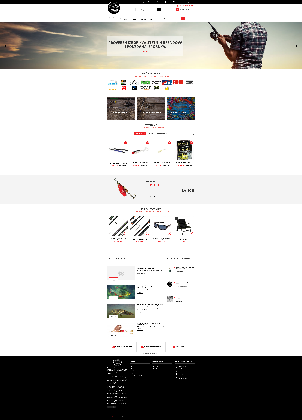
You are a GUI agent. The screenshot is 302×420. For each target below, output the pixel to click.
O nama (155, 371)
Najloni (165, 18)
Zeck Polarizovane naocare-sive (162, 239)
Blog (187, 18)
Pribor (174, 18)
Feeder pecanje (126, 18)
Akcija (183, 18)
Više (121, 108)
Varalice (159, 18)
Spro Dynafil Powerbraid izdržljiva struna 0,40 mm (184, 163)
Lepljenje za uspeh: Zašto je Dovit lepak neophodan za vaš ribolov (149, 267)
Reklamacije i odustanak (158, 375)
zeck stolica (184, 239)
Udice (169, 18)
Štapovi (115, 18)
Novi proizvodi (134, 368)
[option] (151, 45)
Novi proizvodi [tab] (140, 133)
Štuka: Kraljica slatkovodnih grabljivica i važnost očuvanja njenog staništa (150, 305)
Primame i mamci (151, 18)
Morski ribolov (143, 18)
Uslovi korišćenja (181, 347)
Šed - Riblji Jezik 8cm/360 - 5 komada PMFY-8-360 (162, 163)
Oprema (178, 18)
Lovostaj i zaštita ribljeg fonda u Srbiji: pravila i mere (149, 286)
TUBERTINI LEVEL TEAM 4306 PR (118, 163)
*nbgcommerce (118, 417)
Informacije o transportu (123, 347)
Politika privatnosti (157, 373)
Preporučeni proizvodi (136, 373)
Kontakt (191, 18)
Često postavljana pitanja (152, 347)
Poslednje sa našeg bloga (136, 375)
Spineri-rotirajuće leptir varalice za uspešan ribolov (148, 324)
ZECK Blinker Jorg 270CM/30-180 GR (118, 239)
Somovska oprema (134, 18)
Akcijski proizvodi (135, 371)
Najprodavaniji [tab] (162, 133)
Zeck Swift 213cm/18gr (140, 239)
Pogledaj (145, 51)
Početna (110, 18)
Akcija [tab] (151, 133)
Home (132, 366)
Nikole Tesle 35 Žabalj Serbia (182, 367)
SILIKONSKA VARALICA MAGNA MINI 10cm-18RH (140, 163)
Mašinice (121, 18)
